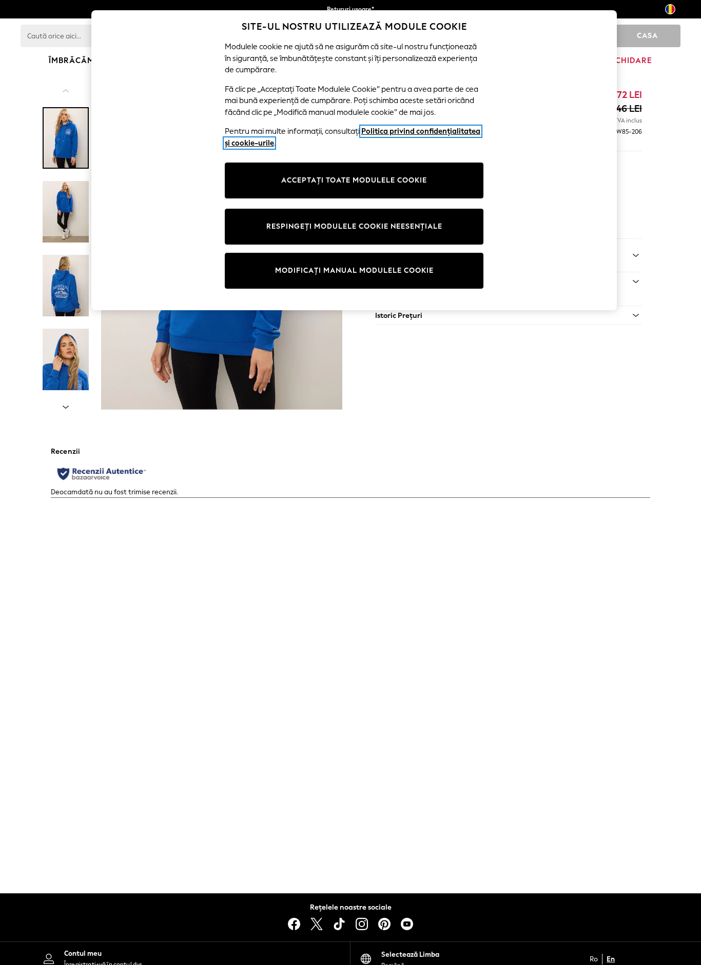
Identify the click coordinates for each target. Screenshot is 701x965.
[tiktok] (339, 924)
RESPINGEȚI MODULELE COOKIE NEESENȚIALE (354, 226)
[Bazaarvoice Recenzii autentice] (101, 473)
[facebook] (294, 924)
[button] (508, 315)
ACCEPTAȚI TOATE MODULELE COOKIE (354, 180)
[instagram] (361, 924)
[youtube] (407, 924)
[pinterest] (384, 924)
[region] (354, 160)
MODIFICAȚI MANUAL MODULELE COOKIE (354, 270)
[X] (316, 924)
